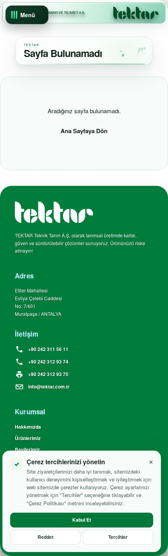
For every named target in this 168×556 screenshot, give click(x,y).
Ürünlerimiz (28, 438)
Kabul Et (81, 519)
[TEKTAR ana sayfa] (136, 13)
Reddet (46, 536)
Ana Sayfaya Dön (84, 131)
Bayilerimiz (27, 449)
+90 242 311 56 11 (48, 349)
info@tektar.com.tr (49, 386)
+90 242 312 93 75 (48, 374)
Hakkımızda (28, 426)
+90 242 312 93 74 (48, 361)
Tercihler (118, 536)
